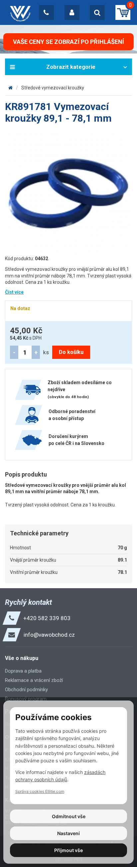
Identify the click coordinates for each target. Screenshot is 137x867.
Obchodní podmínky (26, 690)
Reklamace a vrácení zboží (34, 680)
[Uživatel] (72, 12)
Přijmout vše (68, 850)
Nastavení (68, 833)
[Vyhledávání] (97, 12)
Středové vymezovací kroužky (52, 87)
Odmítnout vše (68, 816)
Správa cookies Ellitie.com (39, 791)
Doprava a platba (23, 671)
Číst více (14, 292)
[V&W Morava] (10, 87)
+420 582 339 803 (46, 618)
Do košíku (71, 352)
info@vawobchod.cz (49, 634)
